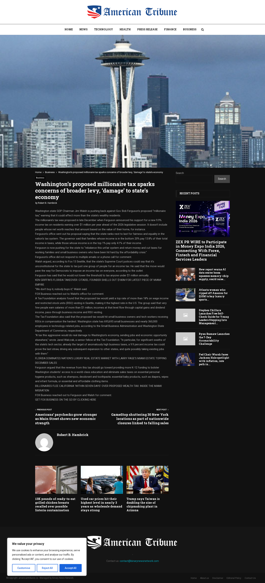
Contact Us (250, 578)
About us (204, 578)
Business (189, 29)
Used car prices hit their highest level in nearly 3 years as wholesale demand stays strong (101, 504)
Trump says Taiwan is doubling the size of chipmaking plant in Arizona (143, 504)
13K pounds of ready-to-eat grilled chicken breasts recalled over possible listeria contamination (55, 504)
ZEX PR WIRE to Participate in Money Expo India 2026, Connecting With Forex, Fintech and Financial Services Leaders (201, 250)
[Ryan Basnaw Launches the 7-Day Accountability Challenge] (185, 338)
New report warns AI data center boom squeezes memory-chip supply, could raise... (213, 274)
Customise (23, 568)
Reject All (47, 568)
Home (69, 29)
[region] (47, 557)
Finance (170, 29)
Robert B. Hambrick (47, 203)
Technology (103, 29)
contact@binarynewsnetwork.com (139, 561)
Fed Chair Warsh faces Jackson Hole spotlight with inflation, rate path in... (214, 359)
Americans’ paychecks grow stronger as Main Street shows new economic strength (66, 418)
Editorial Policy (234, 578)
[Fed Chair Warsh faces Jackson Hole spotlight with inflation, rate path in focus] (185, 359)
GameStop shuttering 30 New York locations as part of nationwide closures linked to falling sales (140, 418)
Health (125, 29)
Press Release (147, 29)
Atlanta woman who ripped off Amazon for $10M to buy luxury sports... (213, 294)
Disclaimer (217, 578)
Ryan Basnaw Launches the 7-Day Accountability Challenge (214, 338)
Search (180, 173)
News (83, 29)
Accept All (70, 568)
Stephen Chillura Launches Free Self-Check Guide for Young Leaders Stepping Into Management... (214, 316)
